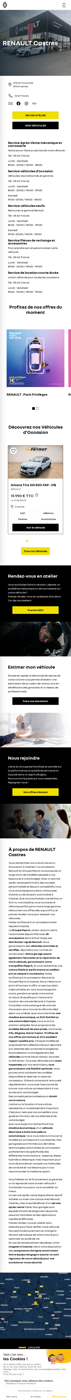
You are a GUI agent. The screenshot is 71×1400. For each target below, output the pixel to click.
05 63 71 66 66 (22, 95)
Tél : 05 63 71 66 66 (18, 155)
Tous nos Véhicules (35, 551)
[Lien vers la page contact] (10, 103)
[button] (35, 1306)
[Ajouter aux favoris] (13, 451)
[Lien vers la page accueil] (35, 1347)
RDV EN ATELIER (35, 115)
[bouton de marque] (5, 5)
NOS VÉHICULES (35, 125)
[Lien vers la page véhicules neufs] (34, 103)
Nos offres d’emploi (35, 792)
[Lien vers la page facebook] (18, 103)
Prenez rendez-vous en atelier (27, 1222)
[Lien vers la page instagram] (26, 103)
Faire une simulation (35, 701)
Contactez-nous (19, 1187)
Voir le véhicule (35, 527)
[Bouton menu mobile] (64, 5)
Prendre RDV (36, 610)
